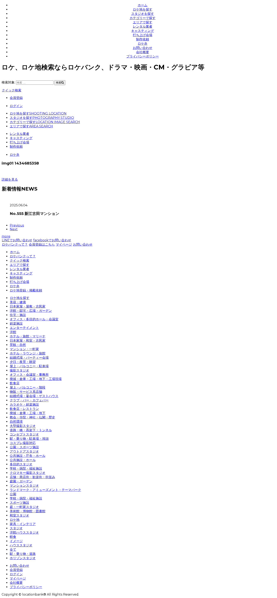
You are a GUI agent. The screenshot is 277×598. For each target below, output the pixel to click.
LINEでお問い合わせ (17, 240)
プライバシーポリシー (142, 56)
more (6, 236)
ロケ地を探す (142, 9)
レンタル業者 (142, 26)
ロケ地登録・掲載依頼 (26, 290)
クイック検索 (11, 90)
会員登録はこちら (42, 244)
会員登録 (16, 98)
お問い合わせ (142, 48)
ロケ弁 (142, 44)
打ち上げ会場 (142, 35)
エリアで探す (142, 22)
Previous (17, 225)
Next (14, 229)
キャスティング (142, 31)
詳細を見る (10, 179)
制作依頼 (142, 39)
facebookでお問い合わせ (52, 240)
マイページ (64, 244)
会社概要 (142, 52)
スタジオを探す (142, 14)
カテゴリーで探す (143, 18)
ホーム (142, 5)
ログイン (16, 106)
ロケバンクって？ (15, 244)
